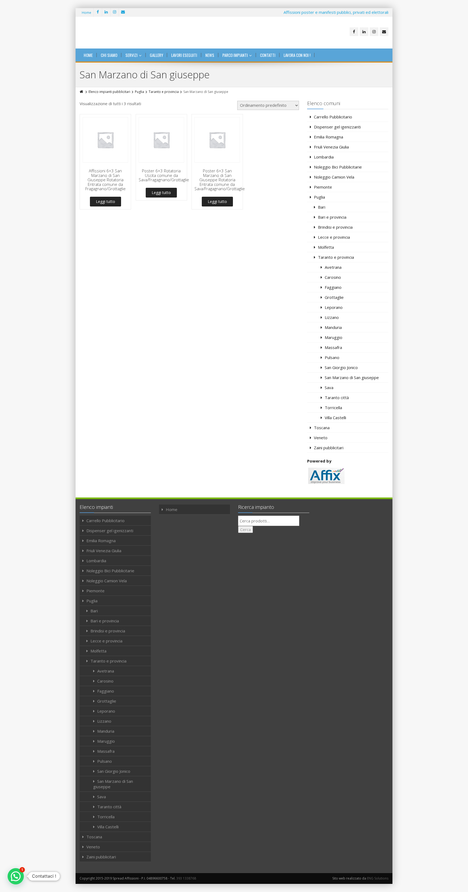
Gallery (156, 55)
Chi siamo (109, 55)
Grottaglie (334, 297)
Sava (329, 387)
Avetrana (333, 267)
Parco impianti (235, 55)
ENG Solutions (377, 878)
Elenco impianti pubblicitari (109, 91)
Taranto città (337, 397)
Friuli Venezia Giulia (331, 147)
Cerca (245, 529)
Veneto (320, 437)
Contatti (267, 55)
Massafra (333, 347)
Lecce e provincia (334, 237)
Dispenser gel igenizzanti (337, 127)
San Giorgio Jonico (341, 367)
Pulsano (332, 357)
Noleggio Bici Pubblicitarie (338, 167)
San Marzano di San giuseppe (352, 377)
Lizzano (332, 317)
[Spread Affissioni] (113, 33)
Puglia (139, 91)
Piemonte (323, 187)
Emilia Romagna (328, 137)
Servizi (131, 55)
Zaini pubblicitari (328, 447)
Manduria (333, 327)
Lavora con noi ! (297, 55)
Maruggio (333, 337)
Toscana (322, 427)
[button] (16, 876)
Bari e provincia (332, 217)
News (209, 55)
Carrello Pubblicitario (333, 116)
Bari (321, 207)
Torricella (333, 407)
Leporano (334, 307)
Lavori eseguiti (184, 55)
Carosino (333, 277)
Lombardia (324, 157)
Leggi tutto (105, 201)
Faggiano (333, 287)
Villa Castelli (335, 417)
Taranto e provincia (164, 91)
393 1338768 (186, 878)
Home (86, 12)
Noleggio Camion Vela (334, 177)
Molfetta (326, 247)
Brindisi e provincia (335, 227)
